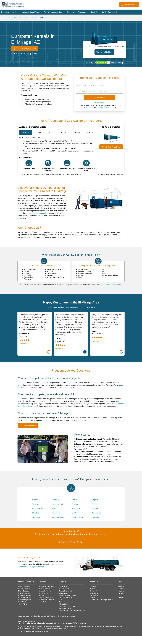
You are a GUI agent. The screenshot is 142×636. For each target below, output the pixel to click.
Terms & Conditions (45, 602)
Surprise (95, 500)
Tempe (94, 504)
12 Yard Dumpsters (23, 591)
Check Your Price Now (111, 147)
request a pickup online (39, 213)
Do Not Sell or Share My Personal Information (32, 631)
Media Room (94, 593)
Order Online (63, 586)
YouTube (120, 597)
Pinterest (121, 586)
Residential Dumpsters (46, 586)
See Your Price (99, 98)
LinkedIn (120, 593)
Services (70, 12)
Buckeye (35, 504)
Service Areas (63, 593)
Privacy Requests (65, 608)
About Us (94, 12)
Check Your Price (130, 5)
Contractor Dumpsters (46, 597)
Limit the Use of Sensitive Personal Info (72, 610)
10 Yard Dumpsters (23, 589)
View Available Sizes (104, 52)
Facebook (121, 589)
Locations (17, 18)
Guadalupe (56, 500)
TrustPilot (37, 616)
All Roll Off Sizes (22, 602)
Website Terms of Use (66, 602)
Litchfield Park (57, 504)
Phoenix (34, 18)
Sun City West (77, 517)
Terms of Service (104, 107)
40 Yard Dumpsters (24, 600)
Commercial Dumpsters (46, 600)
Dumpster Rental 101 (9, 12)
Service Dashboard (109, 12)
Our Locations (94, 595)
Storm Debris (43, 593)
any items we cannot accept (110, 285)
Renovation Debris (45, 591)
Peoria (74, 500)
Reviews (92, 589)
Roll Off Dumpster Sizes (53, 12)
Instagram (121, 591)
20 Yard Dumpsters (24, 595)
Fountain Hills (37, 508)
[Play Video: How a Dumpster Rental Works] (42, 449)
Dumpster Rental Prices (31, 12)
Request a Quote (64, 589)
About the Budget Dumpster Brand (101, 600)
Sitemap (92, 597)
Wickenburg (96, 513)
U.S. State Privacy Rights (67, 606)
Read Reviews (115, 63)
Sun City (75, 513)
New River (56, 513)
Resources (82, 12)
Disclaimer (31, 621)
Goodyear (36, 517)
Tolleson (95, 508)
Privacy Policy (99, 103)
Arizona (26, 18)
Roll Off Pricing (22, 604)
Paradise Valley (58, 517)
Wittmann (95, 517)
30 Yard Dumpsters (24, 597)
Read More (23, 343)
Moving (41, 595)
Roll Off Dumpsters (23, 586)
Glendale (35, 513)
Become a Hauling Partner (68, 595)
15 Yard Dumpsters (23, 593)
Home (9, 18)
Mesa (54, 508)
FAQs (60, 600)
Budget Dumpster (29, 623)
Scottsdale (76, 508)
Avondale (35, 500)
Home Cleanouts (44, 589)
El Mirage (43, 18)
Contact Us (93, 591)
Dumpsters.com (66, 623)
